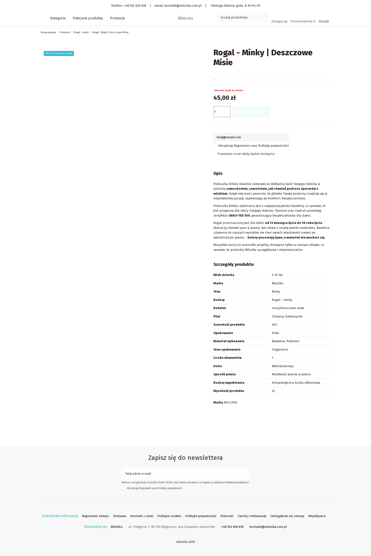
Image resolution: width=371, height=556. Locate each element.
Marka (218, 402)
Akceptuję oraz (253, 146)
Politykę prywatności (273, 146)
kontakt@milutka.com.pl (268, 527)
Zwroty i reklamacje (252, 516)
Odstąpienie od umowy (287, 516)
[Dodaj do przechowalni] (276, 109)
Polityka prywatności (200, 516)
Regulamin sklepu (95, 516)
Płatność (227, 516)
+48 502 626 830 (232, 527)
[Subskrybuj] (246, 473)
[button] (58, 18)
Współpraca (317, 516)
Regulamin (242, 146)
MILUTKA (230, 402)
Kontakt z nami (141, 516)
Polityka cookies (169, 516)
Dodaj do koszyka (252, 112)
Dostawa (119, 516)
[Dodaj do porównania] (288, 109)
